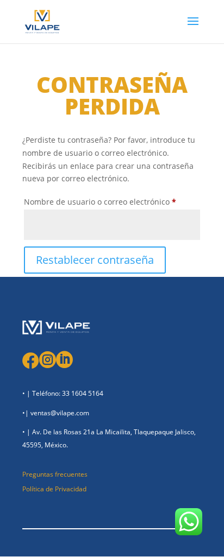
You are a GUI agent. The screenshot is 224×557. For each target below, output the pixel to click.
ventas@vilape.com (59, 412)
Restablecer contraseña (95, 259)
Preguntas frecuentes (55, 474)
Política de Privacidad (54, 488)
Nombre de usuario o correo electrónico (112, 201)
